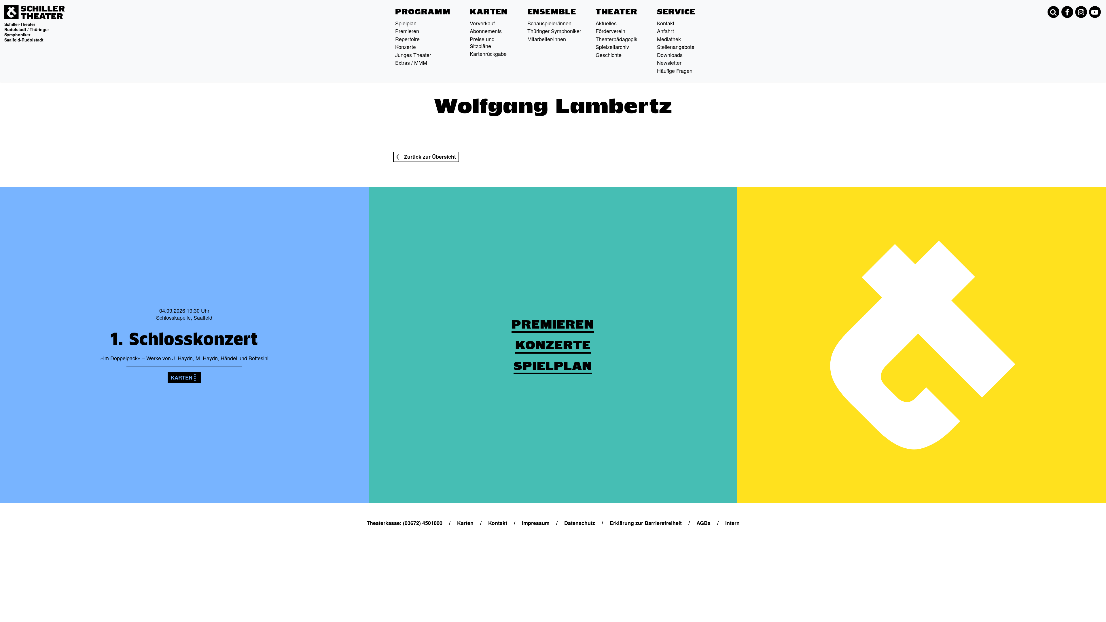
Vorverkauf (482, 23)
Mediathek (669, 39)
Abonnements (486, 31)
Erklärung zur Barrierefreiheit (646, 523)
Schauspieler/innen (549, 23)
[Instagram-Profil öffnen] (1081, 12)
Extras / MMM (411, 62)
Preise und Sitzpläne (482, 42)
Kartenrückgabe (488, 53)
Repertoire (407, 39)
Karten (489, 11)
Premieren (407, 31)
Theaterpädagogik (616, 39)
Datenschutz (579, 523)
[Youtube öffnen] (1095, 12)
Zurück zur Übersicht (430, 156)
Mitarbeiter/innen (546, 39)
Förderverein (610, 31)
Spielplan (405, 23)
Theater (616, 11)
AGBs (703, 523)
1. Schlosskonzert (184, 339)
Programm (422, 11)
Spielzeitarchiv (612, 46)
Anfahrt (665, 31)
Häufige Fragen (674, 70)
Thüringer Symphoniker (554, 31)
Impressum (536, 523)
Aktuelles (606, 23)
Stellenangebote (675, 46)
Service (676, 11)
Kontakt (665, 23)
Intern (732, 523)
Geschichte (609, 54)
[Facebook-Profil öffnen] (1067, 12)
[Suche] (1053, 12)
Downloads (670, 54)
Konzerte (405, 46)
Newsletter (669, 62)
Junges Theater (413, 54)
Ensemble (551, 11)
